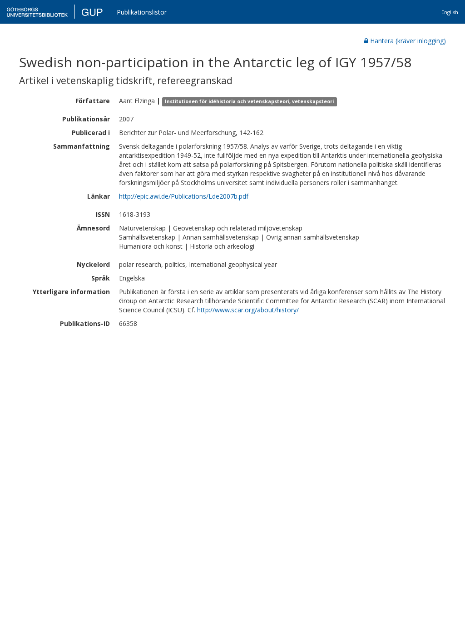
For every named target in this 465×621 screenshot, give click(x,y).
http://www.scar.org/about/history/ (248, 309)
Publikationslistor (142, 12)
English (449, 12)
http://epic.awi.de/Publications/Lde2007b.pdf (183, 196)
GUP (92, 12)
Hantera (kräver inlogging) (408, 40)
